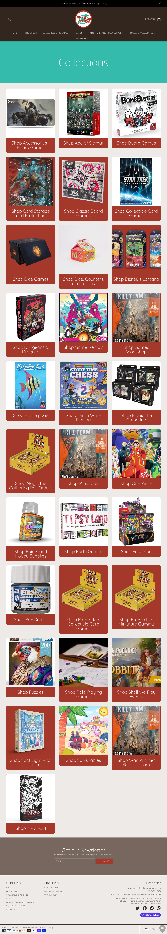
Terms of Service (51, 888)
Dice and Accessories (141, 33)
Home (15, 33)
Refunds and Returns (53, 891)
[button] (149, 19)
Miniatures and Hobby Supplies (106, 33)
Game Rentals (12, 909)
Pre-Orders (11, 891)
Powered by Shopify (46, 928)
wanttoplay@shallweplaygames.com (144, 888)
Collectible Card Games (56, 33)
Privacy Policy (50, 895)
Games (79, 33)
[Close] (160, 3)
